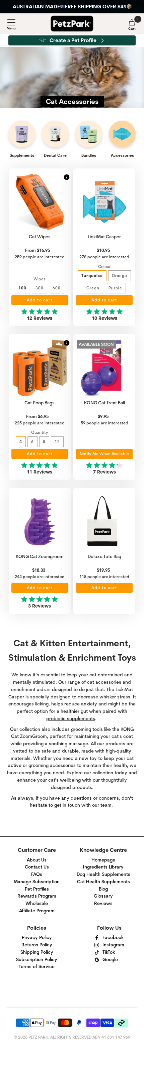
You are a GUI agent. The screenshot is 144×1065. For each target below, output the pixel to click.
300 (39, 287)
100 (22, 287)
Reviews (103, 903)
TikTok (108, 952)
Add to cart (40, 300)
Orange (119, 275)
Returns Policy (36, 945)
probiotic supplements (70, 718)
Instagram (113, 945)
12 (57, 441)
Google (110, 959)
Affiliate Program (37, 911)
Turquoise (92, 275)
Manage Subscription (37, 882)
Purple (115, 287)
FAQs (36, 874)
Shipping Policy (36, 952)
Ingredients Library (103, 867)
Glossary (103, 896)
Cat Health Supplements (103, 882)
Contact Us (37, 867)
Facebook (113, 937)
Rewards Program (36, 896)
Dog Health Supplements (103, 874)
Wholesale (36, 903)
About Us (37, 860)
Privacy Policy (37, 937)
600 (57, 287)
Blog (103, 889)
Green (92, 287)
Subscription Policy (36, 959)
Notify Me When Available (104, 453)
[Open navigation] (11, 24)
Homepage (103, 860)
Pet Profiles (37, 889)
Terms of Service (37, 966)
